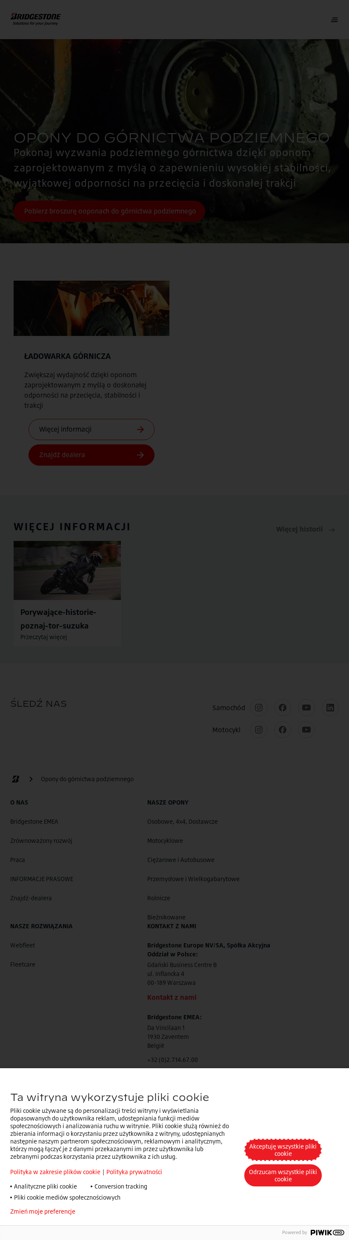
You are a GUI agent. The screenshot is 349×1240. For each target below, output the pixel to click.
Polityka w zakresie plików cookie (55, 1171)
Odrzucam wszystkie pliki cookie (283, 1175)
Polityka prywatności (134, 1171)
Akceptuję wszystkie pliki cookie (283, 1150)
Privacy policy (107, 1211)
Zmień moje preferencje (42, 1211)
